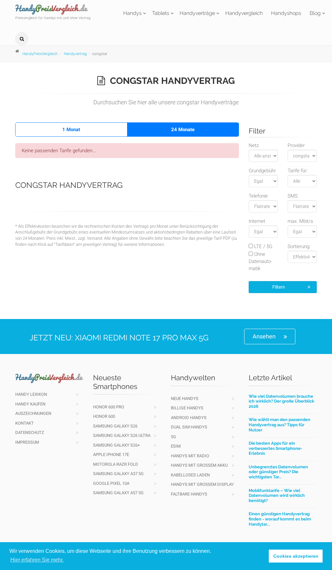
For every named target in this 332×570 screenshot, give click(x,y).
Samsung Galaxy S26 (115, 426)
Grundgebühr (262, 171)
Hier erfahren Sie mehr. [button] (37, 560)
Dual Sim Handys (189, 427)
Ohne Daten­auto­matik (260, 261)
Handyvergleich (244, 13)
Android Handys (189, 417)
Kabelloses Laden (190, 475)
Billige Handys (187, 407)
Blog (315, 13)
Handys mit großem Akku (199, 465)
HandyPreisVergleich (40, 53)
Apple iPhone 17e (111, 454)
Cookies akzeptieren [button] (295, 556)
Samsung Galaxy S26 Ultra (121, 435)
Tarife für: (298, 171)
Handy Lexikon (31, 394)
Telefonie (258, 196)
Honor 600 (104, 416)
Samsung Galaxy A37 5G (118, 473)
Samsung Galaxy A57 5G (118, 492)
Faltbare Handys (189, 494)
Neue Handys (184, 398)
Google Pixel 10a (111, 483)
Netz (254, 145)
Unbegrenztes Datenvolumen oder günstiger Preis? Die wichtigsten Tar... (278, 471)
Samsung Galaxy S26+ (116, 445)
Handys (132, 13)
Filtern (278, 287)
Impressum (27, 442)
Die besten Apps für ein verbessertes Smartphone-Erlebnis (275, 448)
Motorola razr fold (115, 464)
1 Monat (71, 129)
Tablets (160, 13)
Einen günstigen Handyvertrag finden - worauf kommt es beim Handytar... (280, 518)
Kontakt (24, 423)
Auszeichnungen (33, 413)
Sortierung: (299, 246)
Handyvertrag (75, 53)
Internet (257, 221)
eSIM (176, 446)
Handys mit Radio (190, 455)
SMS (293, 196)
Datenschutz (29, 432)
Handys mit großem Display (202, 484)
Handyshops (286, 13)
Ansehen (264, 336)
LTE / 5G (262, 246)
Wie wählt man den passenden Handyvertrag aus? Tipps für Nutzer (279, 424)
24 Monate (183, 129)
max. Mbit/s (300, 221)
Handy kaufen (30, 404)
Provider (296, 145)
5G (173, 436)
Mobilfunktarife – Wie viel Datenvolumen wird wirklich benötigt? (277, 495)
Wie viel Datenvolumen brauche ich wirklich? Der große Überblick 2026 (281, 401)
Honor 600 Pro (108, 407)
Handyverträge (197, 13)
